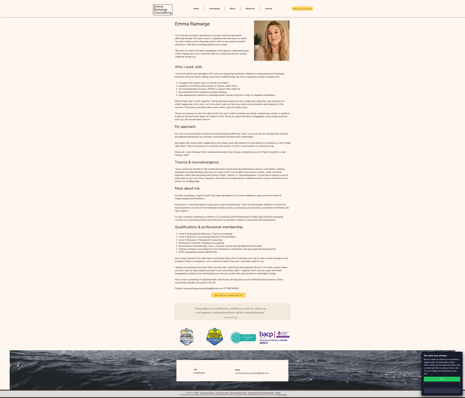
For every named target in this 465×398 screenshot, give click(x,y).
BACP (197, 393)
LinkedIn (277, 393)
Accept (442, 379)
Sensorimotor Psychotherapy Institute (261, 393)
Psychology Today (222, 393)
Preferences (442, 385)
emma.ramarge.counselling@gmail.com (202, 288)
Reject (442, 391)
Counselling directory (207, 393)
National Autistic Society (238, 393)
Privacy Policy (282, 395)
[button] (214, 9)
